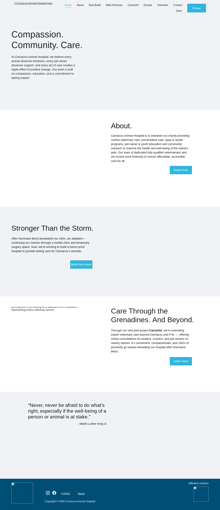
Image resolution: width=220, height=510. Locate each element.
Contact (177, 5)
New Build (95, 5)
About (80, 5)
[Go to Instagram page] (48, 493)
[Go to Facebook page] (54, 493)
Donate (148, 5)
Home (68, 5)
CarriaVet (133, 5)
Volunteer (162, 5)
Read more (181, 170)
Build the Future (81, 264)
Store (179, 11)
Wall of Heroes (114, 5)
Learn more (180, 361)
